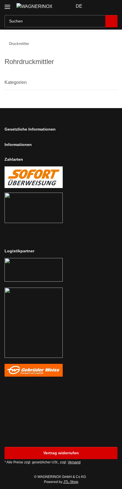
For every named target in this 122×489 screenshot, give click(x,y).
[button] (95, 6)
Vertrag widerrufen (61, 453)
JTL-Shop (70, 482)
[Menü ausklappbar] (7, 4)
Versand (74, 462)
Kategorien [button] (16, 82)
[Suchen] (111, 21)
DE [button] (79, 6)
